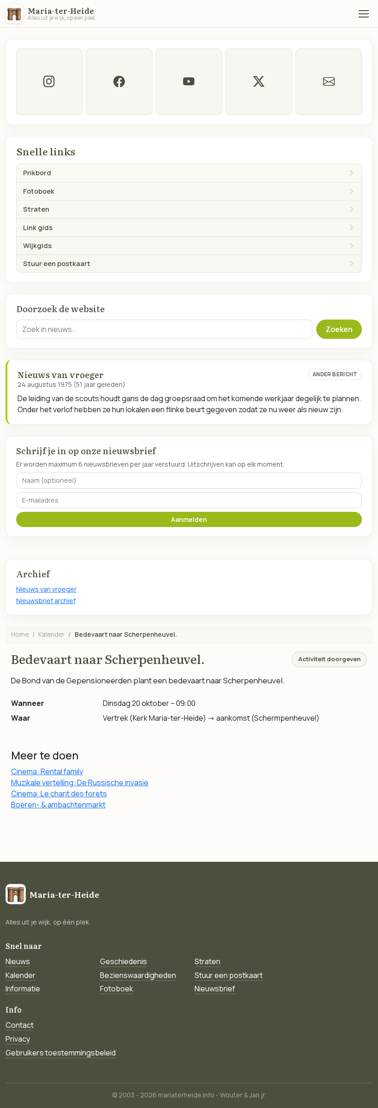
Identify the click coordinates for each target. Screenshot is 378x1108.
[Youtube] (189, 81)
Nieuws (18, 961)
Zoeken (339, 329)
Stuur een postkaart (229, 975)
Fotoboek (116, 989)
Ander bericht (335, 374)
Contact (20, 1025)
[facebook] (119, 81)
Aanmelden (189, 519)
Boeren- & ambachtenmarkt (58, 805)
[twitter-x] (258, 81)
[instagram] (49, 81)
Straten (207, 961)
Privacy (18, 1039)
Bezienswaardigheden (138, 975)
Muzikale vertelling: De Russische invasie (79, 782)
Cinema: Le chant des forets (59, 793)
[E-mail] (328, 81)
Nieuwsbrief (215, 989)
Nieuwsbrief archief (46, 600)
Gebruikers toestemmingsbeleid (61, 1053)
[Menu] (363, 14)
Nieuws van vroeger (46, 589)
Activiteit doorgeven (329, 659)
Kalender (51, 634)
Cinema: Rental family (47, 771)
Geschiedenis (123, 961)
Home (20, 634)
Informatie (23, 989)
